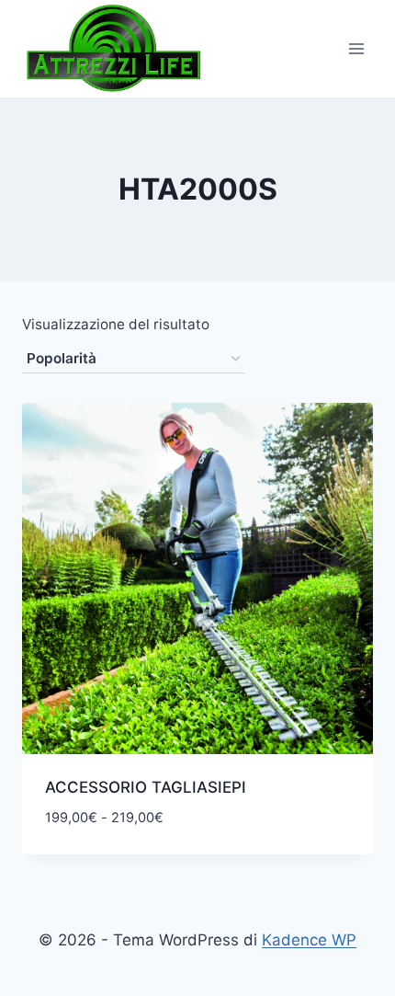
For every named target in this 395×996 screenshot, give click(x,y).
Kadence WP (309, 940)
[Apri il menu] (356, 48)
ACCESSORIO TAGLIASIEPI (145, 787)
